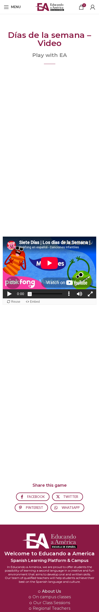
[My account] (93, 7)
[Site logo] (49, 6)
